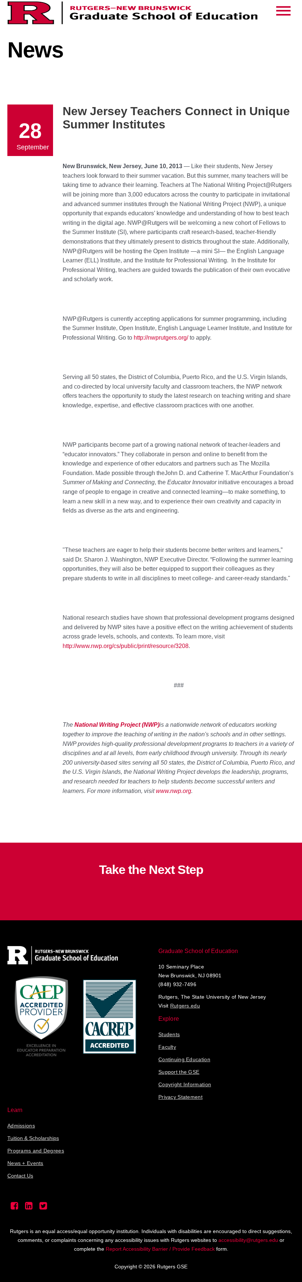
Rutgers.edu (185, 1006)
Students (169, 1034)
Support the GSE (178, 1072)
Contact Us (20, 1176)
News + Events (25, 1163)
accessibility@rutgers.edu (248, 1240)
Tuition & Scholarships (33, 1138)
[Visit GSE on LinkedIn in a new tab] (29, 1208)
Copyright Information (184, 1084)
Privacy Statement (180, 1097)
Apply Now (151, 889)
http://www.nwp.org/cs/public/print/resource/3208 (126, 646)
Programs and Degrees (35, 1151)
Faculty (167, 1047)
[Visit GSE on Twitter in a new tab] (43, 1208)
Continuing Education (184, 1059)
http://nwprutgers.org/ (161, 337)
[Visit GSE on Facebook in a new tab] (14, 1208)
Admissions (21, 1126)
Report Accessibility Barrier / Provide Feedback (160, 1249)
